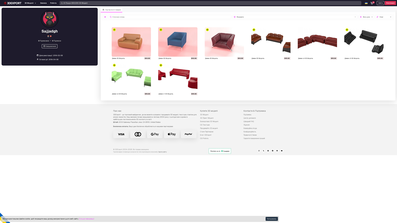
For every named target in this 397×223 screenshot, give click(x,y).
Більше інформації (86, 219)
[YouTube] (282, 151)
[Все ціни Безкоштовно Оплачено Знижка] (366, 17)
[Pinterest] (268, 151)
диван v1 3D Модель (165, 94)
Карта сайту (162, 152)
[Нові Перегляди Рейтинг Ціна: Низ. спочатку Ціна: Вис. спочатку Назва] (384, 17)
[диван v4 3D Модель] (317, 42)
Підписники (43, 41)
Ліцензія (246, 125)
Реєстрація (390, 3)
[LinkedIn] (277, 151)
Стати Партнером (206, 132)
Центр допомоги (249, 118)
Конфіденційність (249, 132)
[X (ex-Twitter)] (263, 151)
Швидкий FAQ (248, 121)
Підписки (56, 41)
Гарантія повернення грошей (254, 138)
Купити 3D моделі (209, 111)
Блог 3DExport (205, 135)
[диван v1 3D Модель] (177, 77)
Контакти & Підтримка (254, 111)
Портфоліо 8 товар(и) (113, 10)
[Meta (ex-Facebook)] (273, 151)
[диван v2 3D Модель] (131, 77)
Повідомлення (50, 46)
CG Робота (204, 138)
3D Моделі (204, 115)
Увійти (380, 3)
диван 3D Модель (118, 58)
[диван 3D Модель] (131, 42)
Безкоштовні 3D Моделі (209, 121)
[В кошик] (144, 54)
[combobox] (296, 17)
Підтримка (247, 115)
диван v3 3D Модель (352, 58)
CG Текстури (205, 125)
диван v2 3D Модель (119, 94)
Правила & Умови (250, 135)
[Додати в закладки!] (148, 54)
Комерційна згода (250, 128)
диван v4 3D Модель (305, 58)
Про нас (117, 111)
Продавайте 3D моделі (209, 128)
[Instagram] (259, 151)
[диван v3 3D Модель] (364, 42)
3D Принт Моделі (206, 118)
